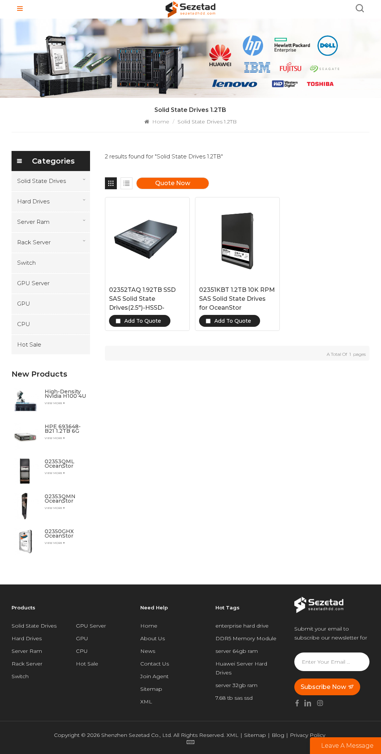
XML (146, 701)
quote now (172, 183)
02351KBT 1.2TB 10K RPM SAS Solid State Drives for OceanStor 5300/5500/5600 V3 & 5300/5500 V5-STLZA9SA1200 (237, 299)
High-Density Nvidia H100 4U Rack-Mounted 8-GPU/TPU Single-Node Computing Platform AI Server (65, 393)
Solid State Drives (41, 180)
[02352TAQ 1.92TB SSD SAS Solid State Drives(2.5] (147, 239)
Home (160, 121)
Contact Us (154, 663)
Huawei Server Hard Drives (241, 668)
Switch (26, 262)
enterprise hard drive (242, 625)
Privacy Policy (307, 735)
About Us (152, 638)
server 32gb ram (236, 685)
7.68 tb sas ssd (234, 698)
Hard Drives (33, 201)
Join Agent (154, 676)
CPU (23, 324)
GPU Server (33, 283)
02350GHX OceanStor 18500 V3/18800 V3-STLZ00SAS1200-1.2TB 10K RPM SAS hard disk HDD (66, 533)
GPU (23, 303)
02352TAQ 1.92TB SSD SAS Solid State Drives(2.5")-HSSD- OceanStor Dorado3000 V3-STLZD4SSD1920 (145, 299)
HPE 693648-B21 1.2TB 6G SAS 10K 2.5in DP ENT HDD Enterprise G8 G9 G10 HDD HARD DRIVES (64, 428)
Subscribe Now (323, 686)
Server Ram (33, 221)
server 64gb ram (236, 651)
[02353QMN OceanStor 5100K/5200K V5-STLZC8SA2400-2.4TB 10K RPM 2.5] (25, 506)
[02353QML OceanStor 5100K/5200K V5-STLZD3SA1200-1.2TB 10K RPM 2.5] (25, 471)
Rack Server (34, 242)
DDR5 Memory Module (245, 638)
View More (53, 403)
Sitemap (151, 689)
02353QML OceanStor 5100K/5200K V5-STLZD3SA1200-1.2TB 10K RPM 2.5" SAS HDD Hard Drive (66, 463)
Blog (278, 735)
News (147, 651)
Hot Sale (29, 344)
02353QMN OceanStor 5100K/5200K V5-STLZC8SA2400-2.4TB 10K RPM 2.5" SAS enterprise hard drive (66, 498)
